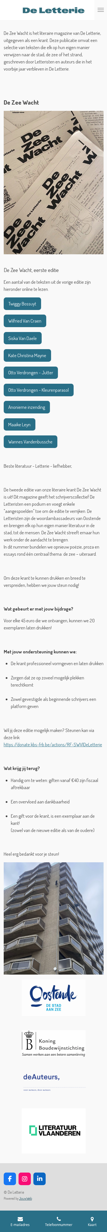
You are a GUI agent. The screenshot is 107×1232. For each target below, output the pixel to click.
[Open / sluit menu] (100, 10)
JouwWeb (25, 1198)
